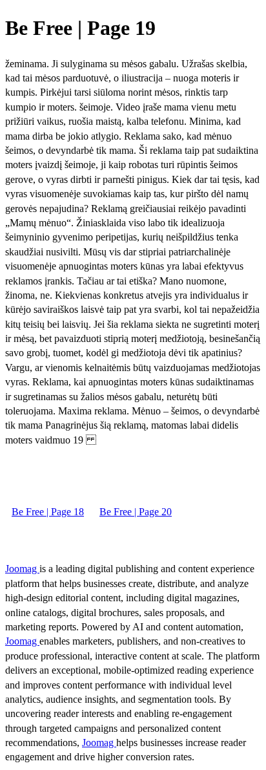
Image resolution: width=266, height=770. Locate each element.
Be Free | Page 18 (48, 511)
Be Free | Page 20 (135, 511)
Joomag (22, 568)
